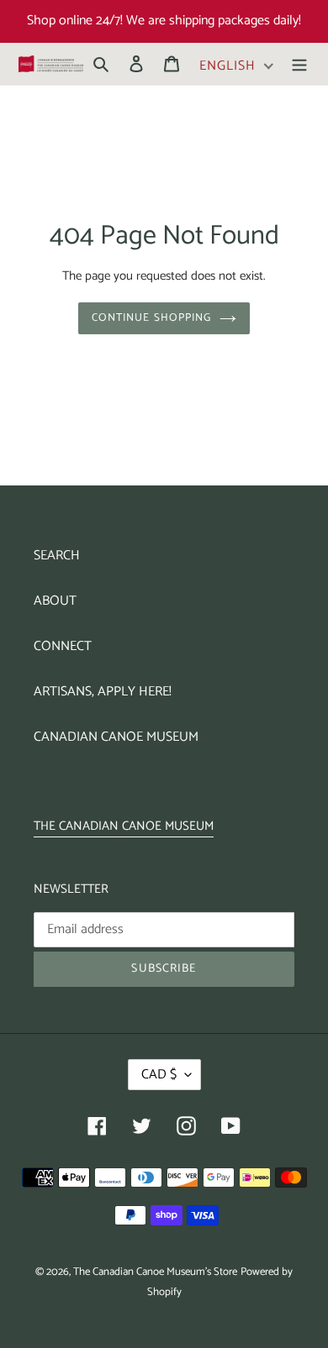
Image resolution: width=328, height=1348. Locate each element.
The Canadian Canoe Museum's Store (155, 1272)
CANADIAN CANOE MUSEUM (116, 737)
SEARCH (57, 555)
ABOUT (55, 601)
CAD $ (159, 1074)
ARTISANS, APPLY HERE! (103, 691)
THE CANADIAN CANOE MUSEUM (124, 826)
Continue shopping (151, 318)
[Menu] (299, 63)
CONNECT (63, 646)
